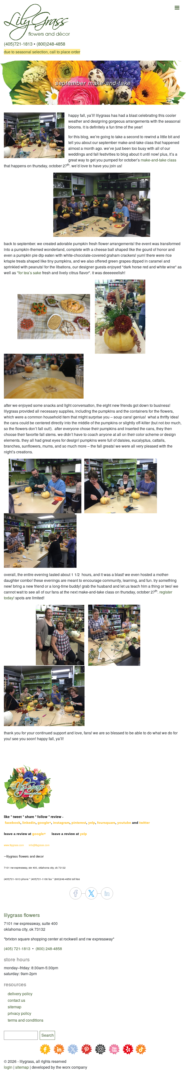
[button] (34, 134)
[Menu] (176, 8)
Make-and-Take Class (158, 160)
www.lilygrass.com (14, 845)
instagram (61, 823)
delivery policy (20, 993)
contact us (16, 1000)
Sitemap (22, 1067)
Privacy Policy (19, 1013)
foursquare (106, 823)
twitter (144, 823)
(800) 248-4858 (49, 948)
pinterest (78, 823)
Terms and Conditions (25, 1020)
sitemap (14, 1007)
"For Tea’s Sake (29, 272)
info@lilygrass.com (39, 845)
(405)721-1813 (18, 43)
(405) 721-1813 (17, 948)
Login (8, 1067)
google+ (44, 823)
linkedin (29, 823)
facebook (12, 823)
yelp (91, 823)
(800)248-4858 (51, 43)
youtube (124, 823)
